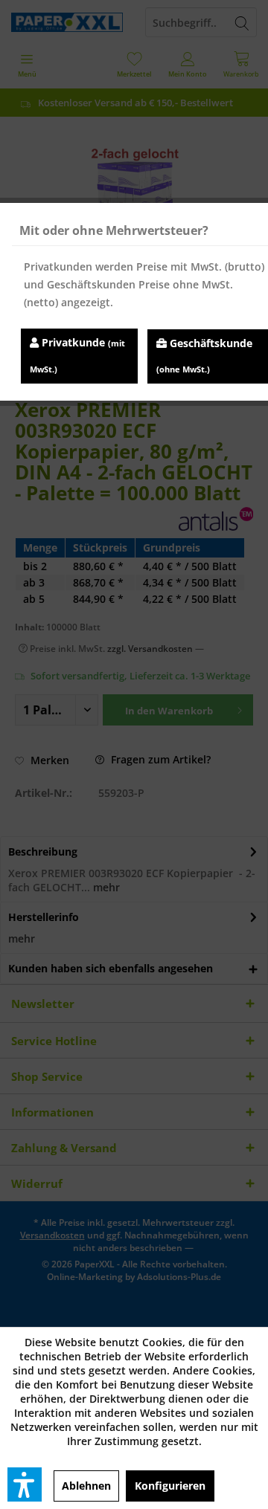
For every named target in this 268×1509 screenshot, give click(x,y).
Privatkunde (77, 355)
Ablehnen (86, 1486)
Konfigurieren (170, 1486)
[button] (24, 1484)
